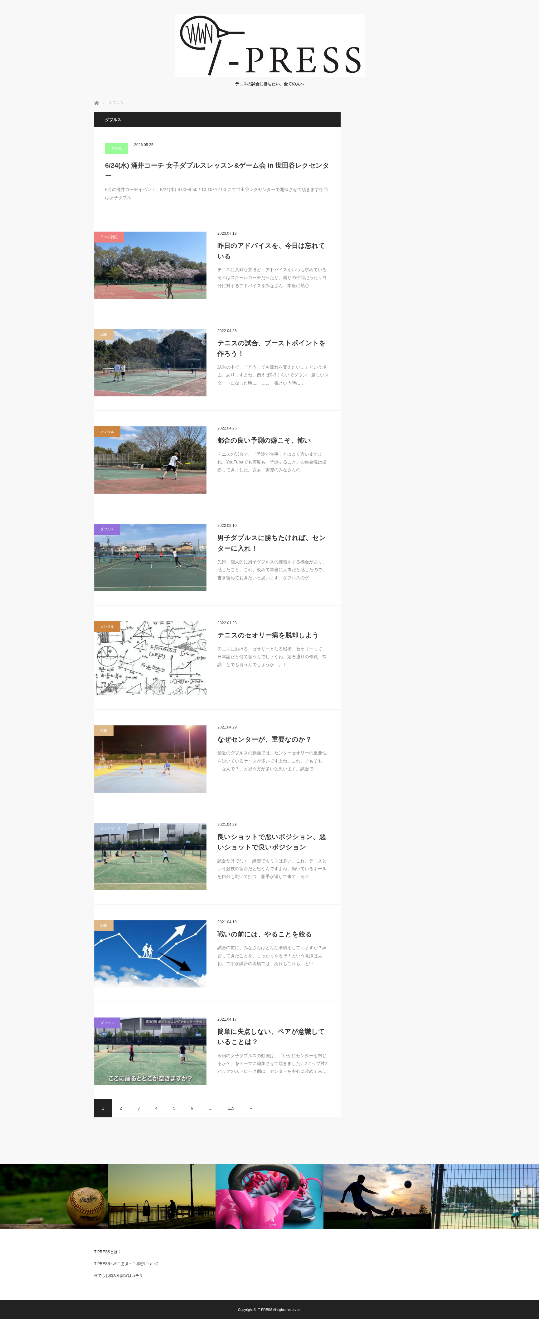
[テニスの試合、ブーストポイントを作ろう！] (150, 362)
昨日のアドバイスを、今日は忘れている (271, 251)
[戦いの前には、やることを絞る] (150, 954)
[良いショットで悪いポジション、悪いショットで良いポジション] (150, 856)
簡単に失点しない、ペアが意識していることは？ (271, 1037)
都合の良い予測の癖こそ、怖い (264, 440)
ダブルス (107, 529)
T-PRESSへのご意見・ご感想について (126, 1264)
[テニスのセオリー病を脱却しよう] (150, 658)
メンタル (107, 432)
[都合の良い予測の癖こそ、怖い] (150, 460)
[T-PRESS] (270, 75)
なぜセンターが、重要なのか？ (264, 739)
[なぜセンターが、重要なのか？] (150, 759)
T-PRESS (265, 1310)
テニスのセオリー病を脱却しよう (268, 635)
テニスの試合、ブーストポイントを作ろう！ (271, 348)
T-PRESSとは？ (107, 1252)
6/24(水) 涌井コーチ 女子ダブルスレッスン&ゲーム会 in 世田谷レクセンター (217, 170)
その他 (116, 148)
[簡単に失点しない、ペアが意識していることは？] (150, 1051)
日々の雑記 (109, 237)
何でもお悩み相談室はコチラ (118, 1275)
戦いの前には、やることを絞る (264, 934)
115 (231, 1108)
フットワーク (110, 828)
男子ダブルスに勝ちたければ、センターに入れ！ (271, 543)
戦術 (103, 334)
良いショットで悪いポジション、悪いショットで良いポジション (271, 842)
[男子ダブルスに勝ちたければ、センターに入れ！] (150, 557)
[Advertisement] (398, 205)
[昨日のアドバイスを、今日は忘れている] (150, 265)
